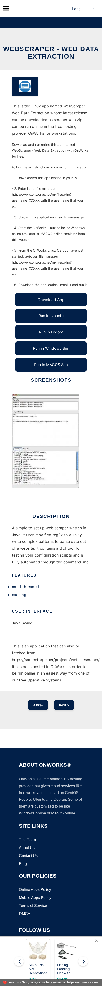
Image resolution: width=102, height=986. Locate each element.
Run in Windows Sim (51, 348)
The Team (27, 840)
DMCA (24, 914)
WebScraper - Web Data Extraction (51, 52)
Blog (23, 864)
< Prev (38, 705)
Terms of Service (33, 906)
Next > (64, 705)
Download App (51, 299)
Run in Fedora (51, 332)
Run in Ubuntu (51, 315)
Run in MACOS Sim (51, 364)
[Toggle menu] (5, 8)
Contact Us (28, 856)
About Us (27, 848)
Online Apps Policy (35, 890)
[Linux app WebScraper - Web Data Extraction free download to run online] (25, 86)
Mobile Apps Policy (35, 898)
